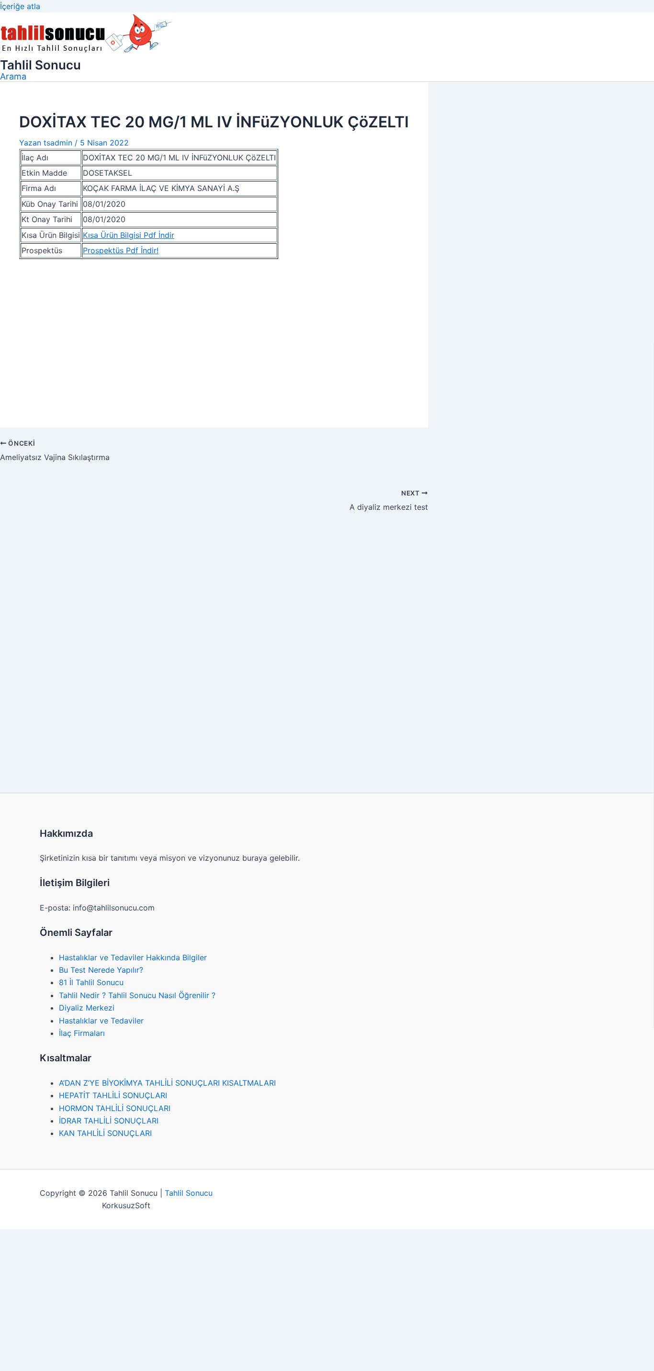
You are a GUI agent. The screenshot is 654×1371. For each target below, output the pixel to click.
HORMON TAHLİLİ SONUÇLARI (114, 1108)
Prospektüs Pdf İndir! (120, 250)
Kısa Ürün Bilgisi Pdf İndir (128, 235)
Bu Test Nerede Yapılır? (101, 970)
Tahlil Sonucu (40, 64)
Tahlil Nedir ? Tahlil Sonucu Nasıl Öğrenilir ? (137, 995)
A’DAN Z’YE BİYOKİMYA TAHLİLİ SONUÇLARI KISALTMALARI (167, 1083)
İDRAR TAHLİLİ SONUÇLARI (108, 1120)
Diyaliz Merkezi (86, 1007)
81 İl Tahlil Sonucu (91, 982)
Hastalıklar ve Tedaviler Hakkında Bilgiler (133, 957)
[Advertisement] (214, 337)
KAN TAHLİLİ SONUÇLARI (105, 1133)
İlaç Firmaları (82, 1033)
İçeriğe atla (20, 6)
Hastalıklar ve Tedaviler (101, 1020)
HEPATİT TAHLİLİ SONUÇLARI (113, 1095)
